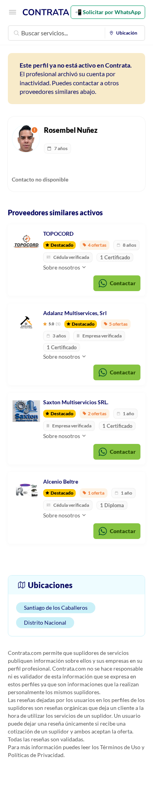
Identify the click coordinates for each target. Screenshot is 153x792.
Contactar (123, 283)
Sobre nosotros (62, 267)
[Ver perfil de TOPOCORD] (26, 243)
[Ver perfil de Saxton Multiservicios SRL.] (26, 411)
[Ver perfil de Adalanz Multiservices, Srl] (26, 322)
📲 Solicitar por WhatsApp (108, 12)
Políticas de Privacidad (36, 755)
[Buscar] (16, 33)
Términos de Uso (120, 747)
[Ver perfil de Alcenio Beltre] (26, 490)
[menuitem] (125, 33)
